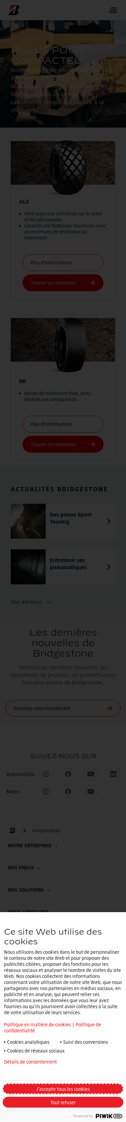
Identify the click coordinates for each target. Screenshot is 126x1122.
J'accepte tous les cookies (63, 1089)
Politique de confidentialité (32, 1072)
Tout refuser (63, 1102)
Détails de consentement (30, 1062)
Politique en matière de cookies (37, 1024)
